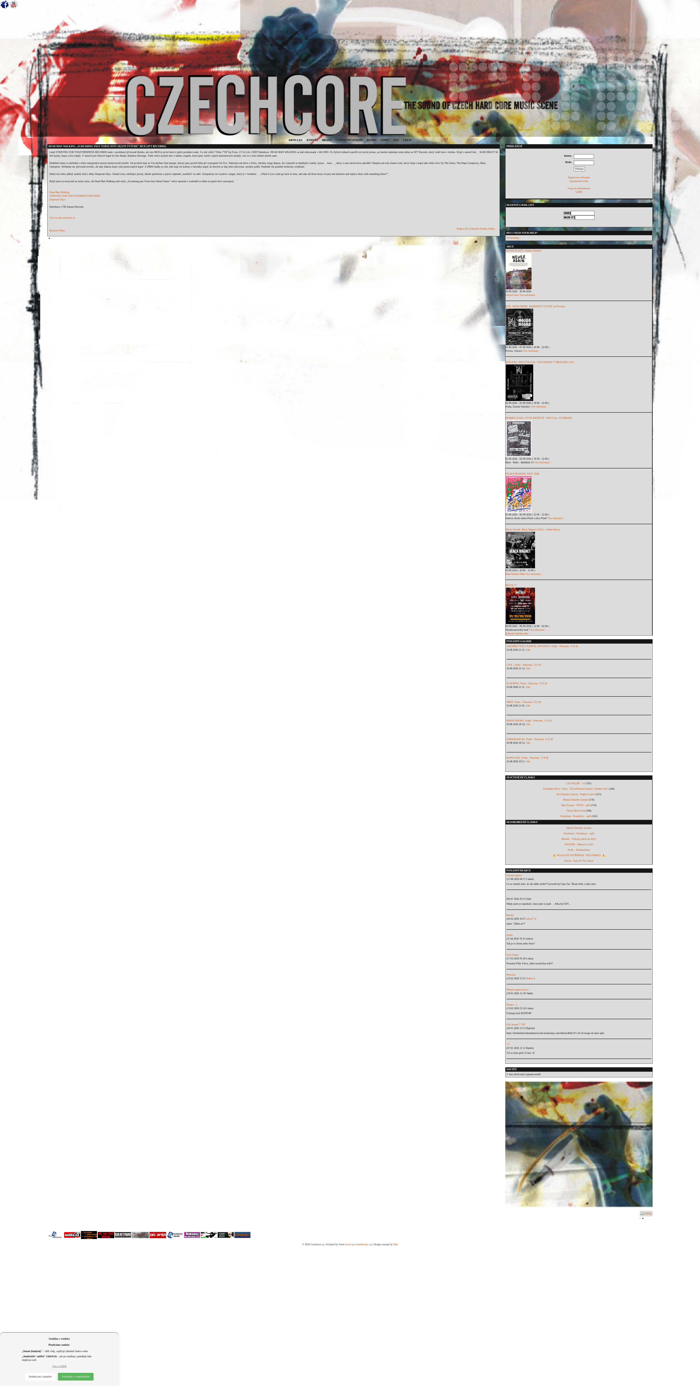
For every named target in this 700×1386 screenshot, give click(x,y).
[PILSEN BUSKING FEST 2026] (578, 494)
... (507, 895)
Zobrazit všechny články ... (484, 228)
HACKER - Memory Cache (579, 844)
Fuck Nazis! (512, 955)
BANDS (371, 140)
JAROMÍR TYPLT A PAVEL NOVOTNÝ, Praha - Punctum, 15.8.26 (542, 646)
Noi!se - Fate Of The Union (578, 860)
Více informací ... (529, 295)
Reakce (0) (462, 228)
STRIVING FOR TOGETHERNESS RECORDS (74, 196)
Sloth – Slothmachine (579, 850)
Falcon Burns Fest (575, 810)
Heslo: (568, 162)
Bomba (510, 915)
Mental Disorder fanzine (575, 799)
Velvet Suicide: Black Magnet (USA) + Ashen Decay (532, 529)
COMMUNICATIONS (349, 140)
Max (395, 1244)
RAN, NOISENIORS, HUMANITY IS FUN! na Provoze (535, 306)
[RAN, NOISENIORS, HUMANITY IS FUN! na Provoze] (578, 327)
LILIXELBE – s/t (575, 783)
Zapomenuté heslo (578, 181)
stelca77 (530, 918)
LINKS (385, 140)
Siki (528, 650)
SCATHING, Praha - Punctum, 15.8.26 (526, 683)
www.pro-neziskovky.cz (358, 1244)
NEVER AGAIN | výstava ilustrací (523, 250)
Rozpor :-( (511, 1004)
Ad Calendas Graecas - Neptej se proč (575, 794)
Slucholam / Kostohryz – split (575, 816)
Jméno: (568, 155)
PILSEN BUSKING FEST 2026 (522, 473)
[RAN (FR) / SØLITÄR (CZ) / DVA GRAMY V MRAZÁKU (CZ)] (578, 382)
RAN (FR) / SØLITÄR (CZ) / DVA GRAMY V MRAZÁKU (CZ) (539, 362)
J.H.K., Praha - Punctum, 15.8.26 (523, 664)
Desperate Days (57, 199)
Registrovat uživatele (579, 177)
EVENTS (312, 140)
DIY (396, 140)
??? (508, 1044)
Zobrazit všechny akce (516, 633)
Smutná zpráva (514, 875)
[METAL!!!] (578, 606)
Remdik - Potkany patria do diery (578, 839)
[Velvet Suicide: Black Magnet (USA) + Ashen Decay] (578, 550)
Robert (530, 978)
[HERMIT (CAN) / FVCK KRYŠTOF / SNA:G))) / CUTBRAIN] (578, 438)
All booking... (513, 237)
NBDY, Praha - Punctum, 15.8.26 (523, 702)
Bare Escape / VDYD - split (575, 805)
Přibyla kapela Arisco (517, 989)
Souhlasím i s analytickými (76, 1376)
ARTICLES (295, 140)
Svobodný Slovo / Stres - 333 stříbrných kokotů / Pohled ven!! (575, 788)
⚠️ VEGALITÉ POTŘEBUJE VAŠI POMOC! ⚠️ (579, 855)
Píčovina (510, 974)
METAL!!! (511, 585)
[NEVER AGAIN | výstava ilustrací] (578, 271)
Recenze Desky (57, 230)
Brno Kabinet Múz (515, 574)
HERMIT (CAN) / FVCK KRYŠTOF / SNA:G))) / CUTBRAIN (538, 418)
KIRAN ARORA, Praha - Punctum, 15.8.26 (529, 720)
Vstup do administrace (578, 188)
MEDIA (326, 140)
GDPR (578, 192)
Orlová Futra (512, 295)
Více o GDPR (59, 1366)
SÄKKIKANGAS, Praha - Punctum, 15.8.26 (529, 739)
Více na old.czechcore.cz (62, 217)
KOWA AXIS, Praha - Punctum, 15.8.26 (527, 757)
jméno (509, 935)
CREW (407, 140)
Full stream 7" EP (515, 1024)
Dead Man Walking (59, 192)
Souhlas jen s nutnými (40, 1376)
